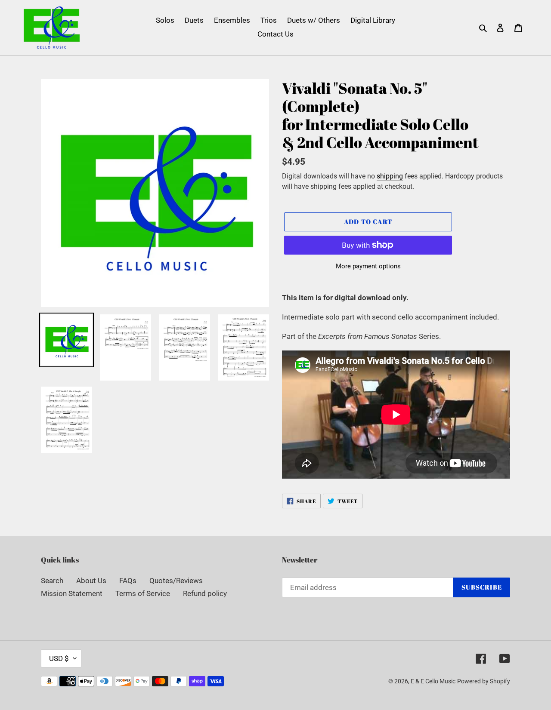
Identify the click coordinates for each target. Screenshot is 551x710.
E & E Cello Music (433, 681)
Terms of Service (142, 593)
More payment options (368, 266)
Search (52, 580)
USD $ (59, 658)
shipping (390, 176)
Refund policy (205, 593)
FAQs (127, 580)
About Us (91, 580)
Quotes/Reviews (176, 580)
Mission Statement (71, 593)
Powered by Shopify (483, 681)
